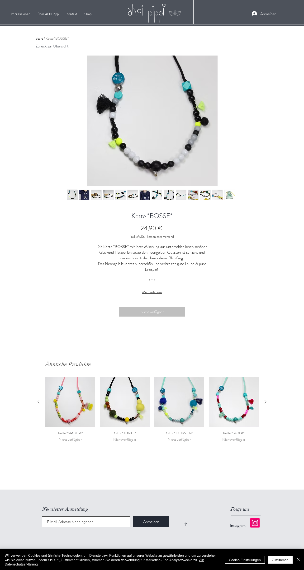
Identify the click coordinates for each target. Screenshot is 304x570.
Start (39, 38)
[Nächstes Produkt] (265, 402)
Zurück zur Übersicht (52, 46)
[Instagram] (255, 523)
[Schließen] (298, 559)
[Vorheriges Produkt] (38, 402)
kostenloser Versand (160, 236)
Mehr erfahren (152, 292)
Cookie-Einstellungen (245, 559)
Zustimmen (280, 559)
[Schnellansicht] (70, 402)
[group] (152, 412)
